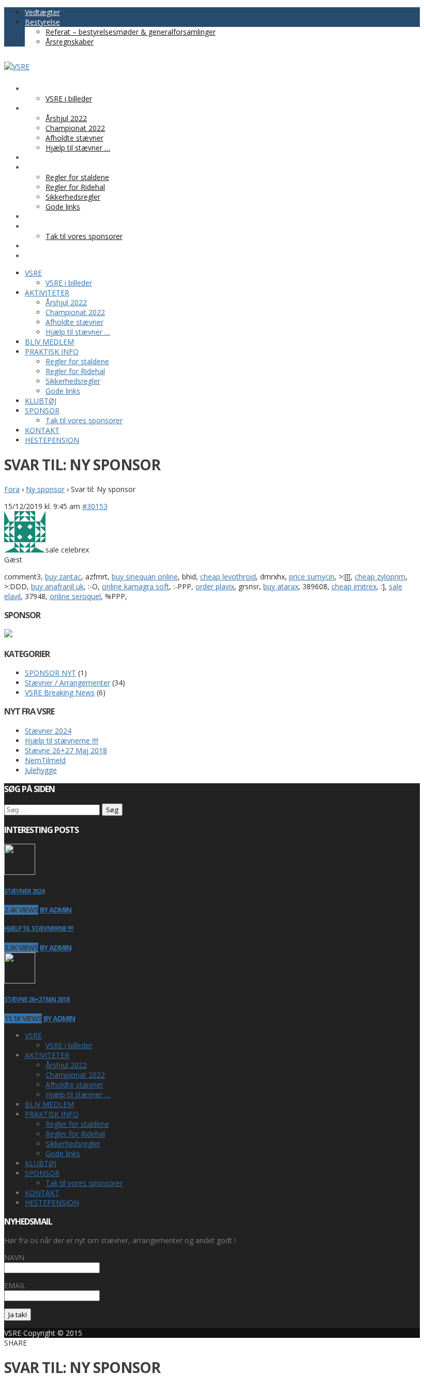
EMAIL (15, 1285)
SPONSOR (42, 1173)
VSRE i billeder (69, 1045)
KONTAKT (42, 1193)
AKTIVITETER (47, 1055)
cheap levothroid (228, 576)
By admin (55, 910)
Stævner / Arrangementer (67, 683)
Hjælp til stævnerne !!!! (61, 740)
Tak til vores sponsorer (84, 1183)
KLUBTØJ (40, 1163)
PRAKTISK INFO (52, 1114)
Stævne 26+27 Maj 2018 (66, 750)
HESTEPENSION (52, 1202)
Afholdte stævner (74, 1085)
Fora (12, 489)
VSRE (33, 1035)
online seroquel (75, 596)
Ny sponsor (45, 489)
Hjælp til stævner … (78, 1094)
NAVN (14, 1257)
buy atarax (280, 586)
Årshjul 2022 (66, 1065)
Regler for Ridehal (75, 1134)
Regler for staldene (77, 1124)
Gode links (63, 1153)
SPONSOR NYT (50, 673)
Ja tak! (17, 1314)
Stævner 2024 (48, 731)
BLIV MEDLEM (49, 1104)
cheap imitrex (353, 586)
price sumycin (312, 576)
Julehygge (41, 770)
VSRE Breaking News (60, 692)
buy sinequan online (145, 576)
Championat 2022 (75, 1075)
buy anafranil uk (57, 586)
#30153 (95, 506)
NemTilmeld (45, 760)
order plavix (214, 586)
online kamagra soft (135, 586)
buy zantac (63, 576)
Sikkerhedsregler (73, 1144)
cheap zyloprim (380, 576)
